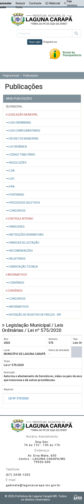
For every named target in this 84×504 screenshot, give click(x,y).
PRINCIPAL (15, 106)
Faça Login (35, 42)
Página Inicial (11, 75)
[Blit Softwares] (78, 498)
